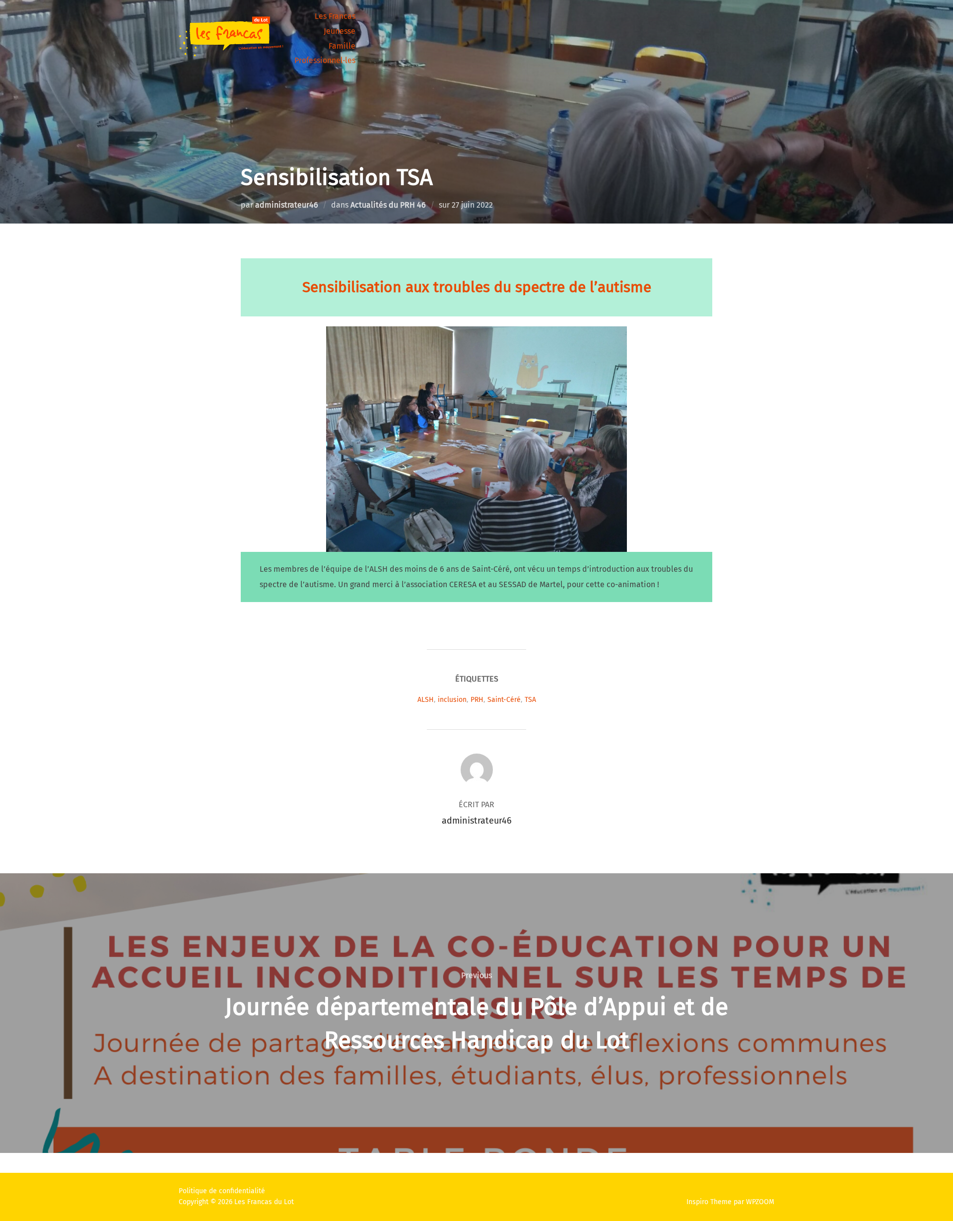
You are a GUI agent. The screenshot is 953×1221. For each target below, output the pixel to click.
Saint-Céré (504, 699)
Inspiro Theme (709, 1202)
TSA (530, 699)
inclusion (452, 699)
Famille (342, 46)
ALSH (425, 699)
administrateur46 (286, 205)
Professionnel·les (324, 60)
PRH (477, 699)
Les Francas (335, 16)
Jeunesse (339, 31)
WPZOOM (760, 1202)
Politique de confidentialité (222, 1191)
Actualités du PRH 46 (388, 205)
